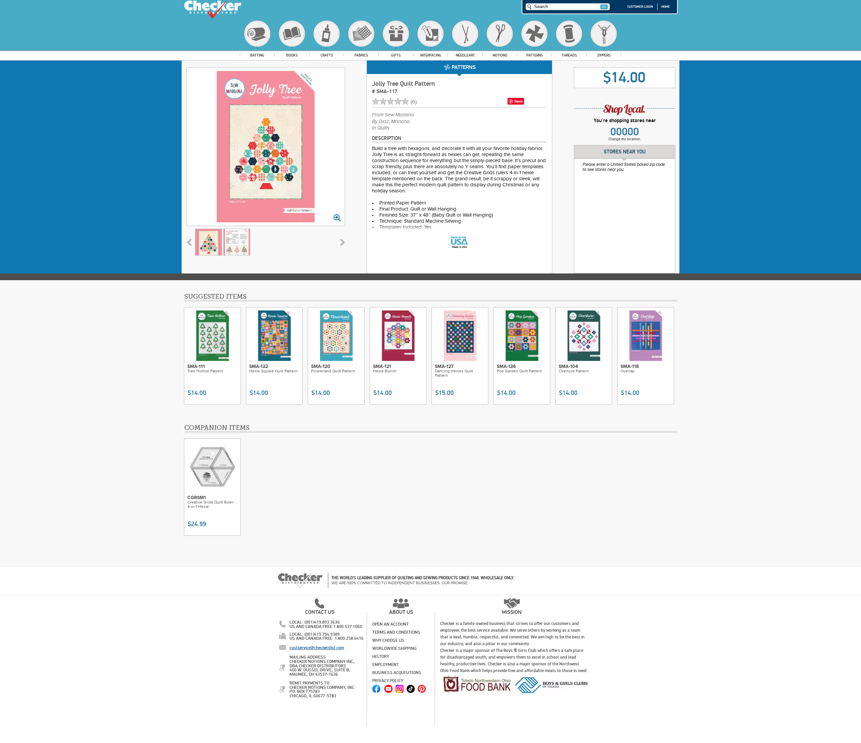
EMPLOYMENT (385, 664)
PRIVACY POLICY (387, 680)
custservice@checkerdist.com (317, 648)
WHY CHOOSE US (388, 640)
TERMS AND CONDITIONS (396, 632)
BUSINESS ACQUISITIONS (396, 672)
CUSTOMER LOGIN (640, 7)
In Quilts (380, 128)
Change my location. (624, 139)
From (393, 115)
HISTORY (380, 656)
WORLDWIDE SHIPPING (394, 648)
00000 (624, 131)
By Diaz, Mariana (391, 121)
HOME (665, 7)
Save (518, 101)
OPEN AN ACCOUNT (390, 624)
